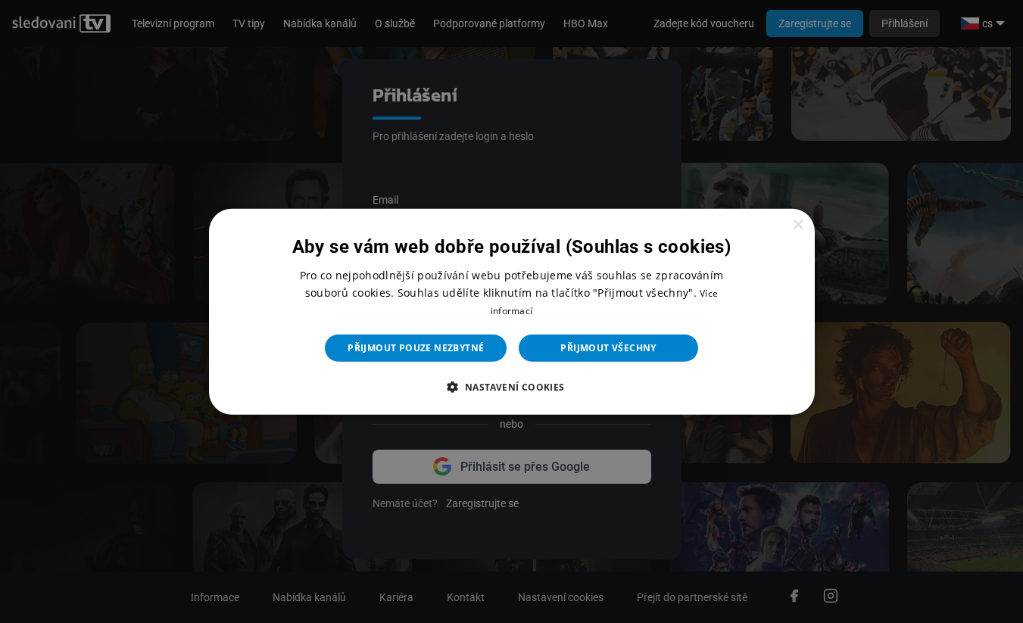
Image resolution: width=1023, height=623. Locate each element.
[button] (511, 387)
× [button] (797, 224)
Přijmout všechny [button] (608, 347)
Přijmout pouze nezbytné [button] (416, 347)
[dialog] (512, 311)
